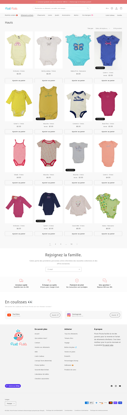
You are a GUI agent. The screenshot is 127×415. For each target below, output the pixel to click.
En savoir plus (108, 345)
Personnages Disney (71, 361)
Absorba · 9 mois (48, 175)
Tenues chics (68, 338)
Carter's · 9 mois (108, 175)
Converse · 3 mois (78, 124)
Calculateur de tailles (42, 374)
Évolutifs (67, 356)
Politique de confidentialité (54, 410)
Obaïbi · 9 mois (19, 175)
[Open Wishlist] (112, 8)
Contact (37, 343)
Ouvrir (54, 315)
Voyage (67, 343)
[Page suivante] (77, 244)
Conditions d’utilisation (81, 410)
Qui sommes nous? (41, 338)
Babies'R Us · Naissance (78, 71)
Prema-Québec (40, 365)
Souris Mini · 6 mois (78, 226)
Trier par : (91, 28)
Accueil (37, 334)
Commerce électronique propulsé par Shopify (30, 410)
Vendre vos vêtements (42, 347)
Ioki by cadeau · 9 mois (48, 71)
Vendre (119, 15)
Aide (36, 352)
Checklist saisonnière (42, 379)
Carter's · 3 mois (108, 72)
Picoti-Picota (13, 410)
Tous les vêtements (71, 334)
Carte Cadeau (110, 15)
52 (71, 244)
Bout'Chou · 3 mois (108, 124)
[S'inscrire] (79, 269)
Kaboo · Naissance (108, 226)
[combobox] (59, 8)
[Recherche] (88, 8)
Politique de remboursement (99, 410)
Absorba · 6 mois (48, 124)
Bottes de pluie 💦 (70, 347)
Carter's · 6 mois (48, 226)
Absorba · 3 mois (78, 175)
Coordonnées (69, 410)
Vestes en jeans (69, 352)
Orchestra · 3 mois (19, 226)
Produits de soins (70, 370)
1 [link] (50, 244)
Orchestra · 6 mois (19, 71)
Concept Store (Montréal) (43, 361)
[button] (27, 15)
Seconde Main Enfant (42, 370)
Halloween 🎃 (69, 365)
